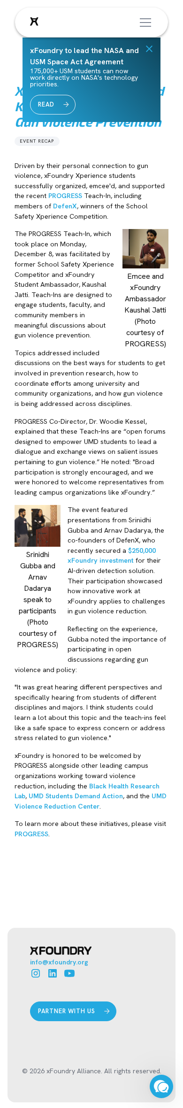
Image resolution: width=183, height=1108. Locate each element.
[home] (34, 22)
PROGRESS (65, 195)
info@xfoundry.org (59, 962)
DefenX (65, 206)
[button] (143, 22)
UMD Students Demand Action (76, 796)
